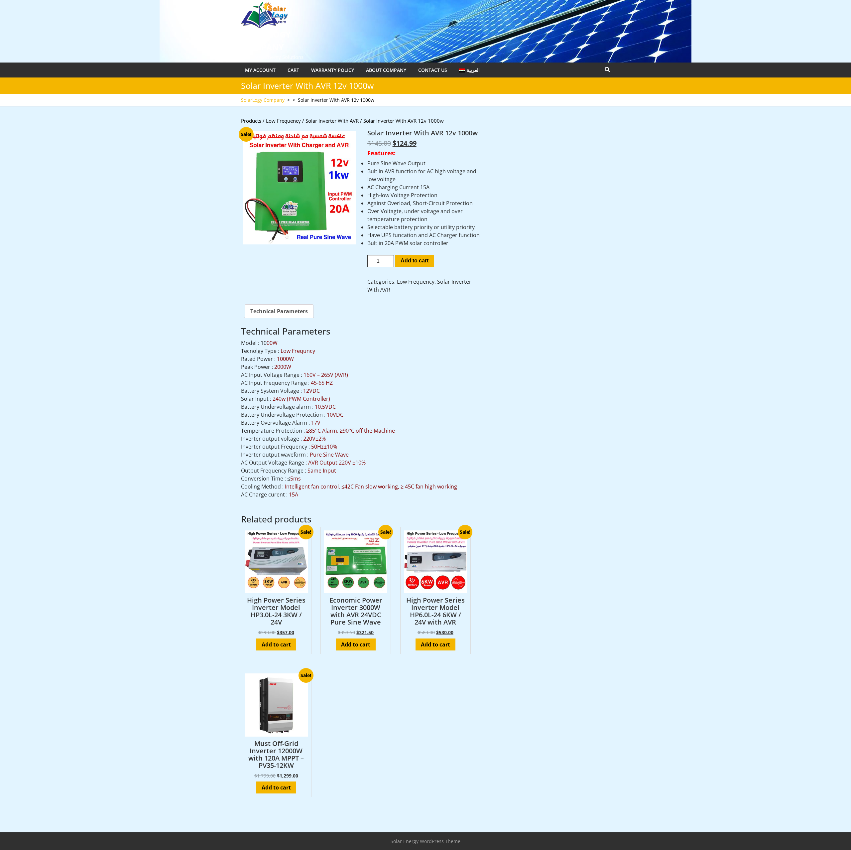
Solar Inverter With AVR (332, 120)
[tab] (279, 311)
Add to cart (414, 260)
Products (251, 120)
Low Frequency (283, 120)
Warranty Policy (332, 70)
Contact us (432, 70)
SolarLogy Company (263, 100)
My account (260, 70)
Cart (293, 70)
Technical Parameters (279, 311)
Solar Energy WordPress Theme (425, 841)
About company (386, 70)
